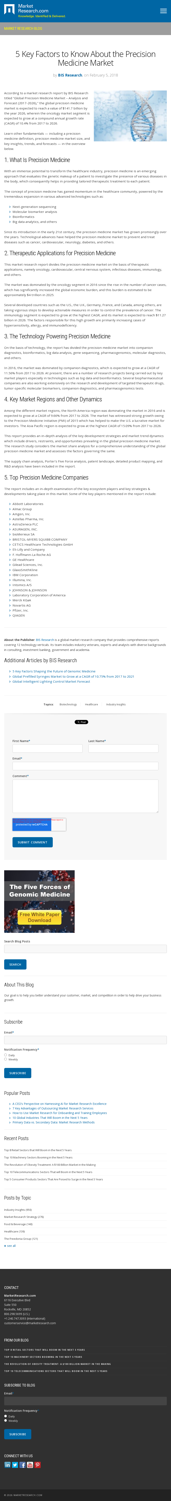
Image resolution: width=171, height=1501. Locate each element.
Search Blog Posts (17, 941)
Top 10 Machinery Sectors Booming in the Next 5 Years (38, 1157)
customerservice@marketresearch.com (30, 1323)
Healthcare (91, 704)
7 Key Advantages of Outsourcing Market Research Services (53, 1108)
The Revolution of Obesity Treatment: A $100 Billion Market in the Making (50, 1165)
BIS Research (70, 75)
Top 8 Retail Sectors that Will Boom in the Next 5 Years (38, 1150)
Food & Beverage (18, 1224)
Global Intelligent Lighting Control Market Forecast (51, 681)
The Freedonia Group (21, 1239)
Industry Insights (116, 704)
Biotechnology (68, 704)
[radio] (85, 1055)
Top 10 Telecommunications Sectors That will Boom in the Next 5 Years (48, 1172)
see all (11, 1246)
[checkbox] (85, 1057)
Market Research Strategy (24, 1217)
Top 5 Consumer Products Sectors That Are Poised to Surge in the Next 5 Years (53, 1179)
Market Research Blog (23, 28)
